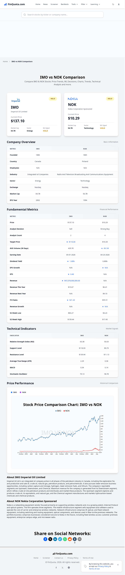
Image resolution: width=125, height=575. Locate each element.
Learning (94, 4)
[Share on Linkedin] (55, 539)
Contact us (58, 558)
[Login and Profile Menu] (118, 4)
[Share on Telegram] (60, 539)
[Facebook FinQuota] (56, 567)
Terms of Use (94, 569)
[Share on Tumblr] (75, 539)
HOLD (45, 131)
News (45, 4)
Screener (54, 4)
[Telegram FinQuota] (68, 567)
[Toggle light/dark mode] (113, 4)
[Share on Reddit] (70, 539)
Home (38, 4)
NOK (72, 104)
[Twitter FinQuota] (62, 567)
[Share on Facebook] (45, 539)
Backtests (65, 4)
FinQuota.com (64, 553)
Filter (83, 4)
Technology (89, 128)
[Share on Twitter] (50, 539)
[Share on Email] (80, 539)
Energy (30, 131)
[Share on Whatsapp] (65, 539)
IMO (15, 107)
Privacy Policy (73, 558)
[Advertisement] (62, 39)
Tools (74, 4)
